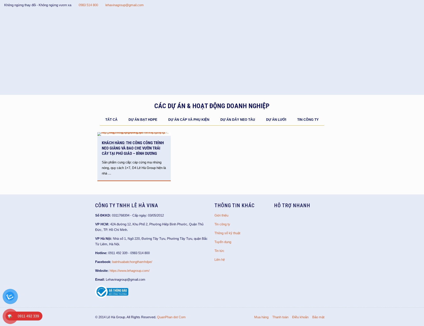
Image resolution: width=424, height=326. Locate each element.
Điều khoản (300, 317)
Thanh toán (280, 317)
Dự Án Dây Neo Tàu (237, 119)
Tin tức (219, 251)
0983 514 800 (88, 5)
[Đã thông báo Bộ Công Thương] (111, 297)
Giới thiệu (221, 215)
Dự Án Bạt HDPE (143, 119)
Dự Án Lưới (276, 119)
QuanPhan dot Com (171, 317)
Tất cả (111, 119)
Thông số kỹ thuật (227, 233)
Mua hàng (261, 317)
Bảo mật (318, 317)
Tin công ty (308, 119)
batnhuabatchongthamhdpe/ (132, 262)
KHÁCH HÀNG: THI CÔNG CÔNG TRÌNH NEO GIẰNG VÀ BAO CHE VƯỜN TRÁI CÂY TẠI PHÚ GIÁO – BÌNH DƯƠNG (133, 148)
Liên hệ (219, 259)
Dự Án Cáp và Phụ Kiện (188, 119)
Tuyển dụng (222, 242)
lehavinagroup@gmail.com (124, 5)
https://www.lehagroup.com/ (130, 270)
